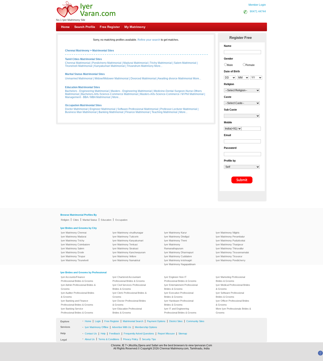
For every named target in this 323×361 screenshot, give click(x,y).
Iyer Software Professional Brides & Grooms (230, 295)
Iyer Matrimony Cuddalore (178, 256)
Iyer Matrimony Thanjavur (229, 244)
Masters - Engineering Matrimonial (131, 91)
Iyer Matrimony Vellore (124, 256)
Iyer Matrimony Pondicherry (230, 260)
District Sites (176, 321)
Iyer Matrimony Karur (175, 232)
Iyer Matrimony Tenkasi (125, 244)
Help (103, 333)
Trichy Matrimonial (161, 62)
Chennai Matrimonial (77, 62)
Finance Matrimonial (137, 112)
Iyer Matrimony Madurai (73, 236)
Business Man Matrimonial (81, 112)
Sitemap (182, 333)
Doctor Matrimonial (76, 109)
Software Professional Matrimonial (137, 109)
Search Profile (84, 27)
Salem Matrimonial (185, 62)
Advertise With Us (121, 327)
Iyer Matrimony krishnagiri (178, 260)
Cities (76, 220)
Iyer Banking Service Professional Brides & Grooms (77, 310)
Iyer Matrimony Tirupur (73, 256)
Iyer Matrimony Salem (72, 248)
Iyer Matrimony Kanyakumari (128, 240)
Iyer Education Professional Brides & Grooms (127, 310)
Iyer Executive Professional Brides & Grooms (178, 295)
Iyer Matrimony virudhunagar (128, 232)
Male (230, 65)
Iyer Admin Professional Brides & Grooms (78, 287)
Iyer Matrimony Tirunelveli (74, 260)
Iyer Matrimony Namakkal (126, 260)
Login (98, 321)
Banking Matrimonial (111, 112)
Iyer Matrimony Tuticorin (125, 236)
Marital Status (90, 220)
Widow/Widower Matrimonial (111, 78)
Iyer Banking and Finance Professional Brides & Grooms (77, 302)
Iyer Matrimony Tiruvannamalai (232, 252)
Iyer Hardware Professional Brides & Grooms (178, 302)
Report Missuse (166, 333)
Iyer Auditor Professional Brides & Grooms (77, 295)
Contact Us (91, 333)
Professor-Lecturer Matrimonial (178, 109)
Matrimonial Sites (103, 50)
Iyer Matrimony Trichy (72, 240)
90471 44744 (258, 11)
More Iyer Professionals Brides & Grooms (233, 310)
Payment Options (156, 321)
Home (65, 27)
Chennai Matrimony (77, 50)
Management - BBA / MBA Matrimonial (87, 97)
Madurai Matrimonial (135, 62)
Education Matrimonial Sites (82, 87)
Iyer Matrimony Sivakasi (125, 248)
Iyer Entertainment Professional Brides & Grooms (181, 287)
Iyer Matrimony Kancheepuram (129, 252)
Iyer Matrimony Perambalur (230, 236)
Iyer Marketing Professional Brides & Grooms (230, 279)
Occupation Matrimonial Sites (83, 105)
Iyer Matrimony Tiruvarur (229, 256)
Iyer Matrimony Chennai (73, 232)
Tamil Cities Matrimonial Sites (83, 59)
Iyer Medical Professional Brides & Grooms (233, 287)
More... (158, 65)
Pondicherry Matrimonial (106, 62)
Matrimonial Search (133, 321)
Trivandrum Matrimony (140, 65)
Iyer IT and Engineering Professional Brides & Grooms (180, 310)
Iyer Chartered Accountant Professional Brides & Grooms (129, 279)
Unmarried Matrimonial (79, 78)
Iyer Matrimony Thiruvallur (230, 248)
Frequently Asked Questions (139, 333)
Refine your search (149, 39)
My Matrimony (134, 27)
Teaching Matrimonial (164, 112)
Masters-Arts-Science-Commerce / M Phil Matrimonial (172, 94)
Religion (65, 220)
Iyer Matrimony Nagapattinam (180, 264)
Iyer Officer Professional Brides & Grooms (232, 302)
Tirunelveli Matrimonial (78, 65)
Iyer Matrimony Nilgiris (228, 232)
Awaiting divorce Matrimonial (175, 78)
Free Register (110, 27)
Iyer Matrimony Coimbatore (75, 244)
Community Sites (195, 321)
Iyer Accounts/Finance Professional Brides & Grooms (77, 279)
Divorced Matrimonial (143, 78)
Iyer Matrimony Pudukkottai (230, 240)
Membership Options (146, 327)
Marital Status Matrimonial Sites (85, 74)
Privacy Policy (130, 339)
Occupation (121, 220)
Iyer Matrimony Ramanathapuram (173, 246)
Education (106, 220)
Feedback (114, 333)
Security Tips (149, 339)
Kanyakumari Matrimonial (109, 65)
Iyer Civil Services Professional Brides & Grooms (129, 287)
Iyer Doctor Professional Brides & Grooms (129, 302)
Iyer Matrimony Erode (72, 252)
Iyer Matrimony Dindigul (176, 236)
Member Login (257, 4)
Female (250, 65)
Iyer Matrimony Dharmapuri (178, 252)
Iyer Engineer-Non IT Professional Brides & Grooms (180, 279)
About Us (90, 339)
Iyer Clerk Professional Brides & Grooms (130, 295)
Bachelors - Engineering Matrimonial (87, 91)
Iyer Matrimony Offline (96, 327)
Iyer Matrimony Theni (175, 240)
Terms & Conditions (108, 339)
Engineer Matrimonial (102, 109)
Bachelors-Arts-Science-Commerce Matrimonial (109, 94)
